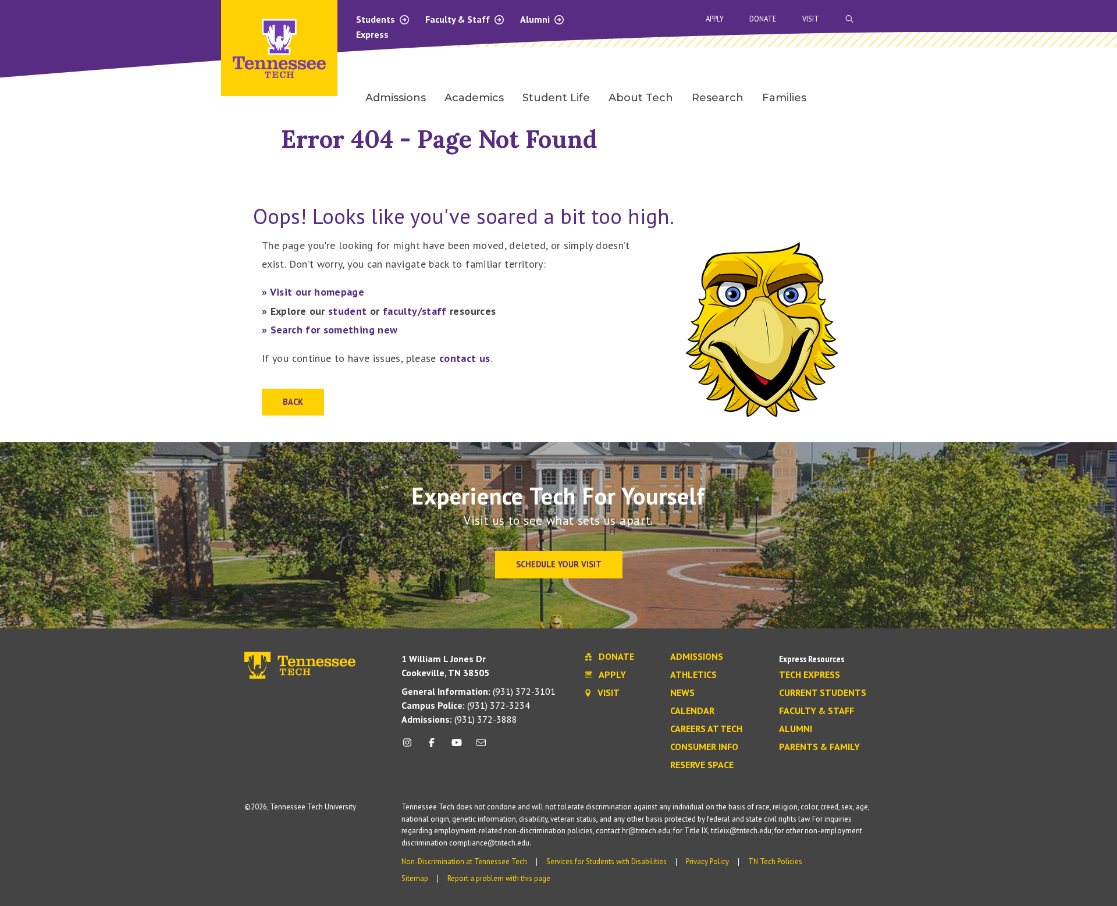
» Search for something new (329, 329)
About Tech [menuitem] (641, 97)
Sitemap (414, 878)
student (347, 311)
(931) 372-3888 (459, 719)
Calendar (692, 711)
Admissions (696, 657)
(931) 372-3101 (478, 691)
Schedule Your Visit (559, 564)
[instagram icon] (410, 747)
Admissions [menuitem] (395, 97)
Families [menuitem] (784, 97)
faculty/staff (415, 311)
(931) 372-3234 (465, 705)
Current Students (822, 693)
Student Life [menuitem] (556, 97)
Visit (810, 19)
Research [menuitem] (718, 97)
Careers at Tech (706, 729)
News (682, 693)
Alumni (536, 19)
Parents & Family (819, 747)
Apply (715, 19)
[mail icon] (481, 747)
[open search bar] (849, 19)
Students (376, 19)
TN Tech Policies (775, 861)
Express (372, 34)
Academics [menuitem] (474, 97)
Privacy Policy (707, 861)
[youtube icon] (456, 747)
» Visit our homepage (313, 292)
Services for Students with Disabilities (606, 861)
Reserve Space (702, 765)
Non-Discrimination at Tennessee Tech (464, 861)
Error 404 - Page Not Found (439, 138)
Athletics (693, 675)
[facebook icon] (431, 747)
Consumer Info (704, 747)
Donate (763, 19)
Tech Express (809, 675)
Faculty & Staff (458, 19)
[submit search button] (1054, 19)
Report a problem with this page (498, 878)
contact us (464, 358)
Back (293, 401)
